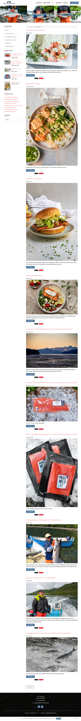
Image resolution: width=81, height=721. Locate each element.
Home (28, 26)
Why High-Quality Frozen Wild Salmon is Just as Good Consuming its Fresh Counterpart (51, 382)
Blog (31, 26)
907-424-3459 (41, 700)
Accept (58, 718)
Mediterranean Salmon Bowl (34, 275)
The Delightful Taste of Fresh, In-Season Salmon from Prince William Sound (17, 76)
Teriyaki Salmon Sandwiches (34, 179)
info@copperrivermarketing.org (41, 702)
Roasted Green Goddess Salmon (35, 30)
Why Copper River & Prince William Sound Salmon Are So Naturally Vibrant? (17, 55)
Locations (74, 2)
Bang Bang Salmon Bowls (33, 83)
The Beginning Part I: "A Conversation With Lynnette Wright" (43, 520)
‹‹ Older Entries (29, 686)
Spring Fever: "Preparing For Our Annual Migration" (41, 578)
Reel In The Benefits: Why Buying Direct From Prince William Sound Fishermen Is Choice (51, 434)
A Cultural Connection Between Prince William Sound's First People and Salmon (49, 329)
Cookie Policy (52, 718)
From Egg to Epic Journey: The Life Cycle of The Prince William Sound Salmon (48, 633)
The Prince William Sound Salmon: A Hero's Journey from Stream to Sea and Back (17, 62)
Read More (30, 75)
